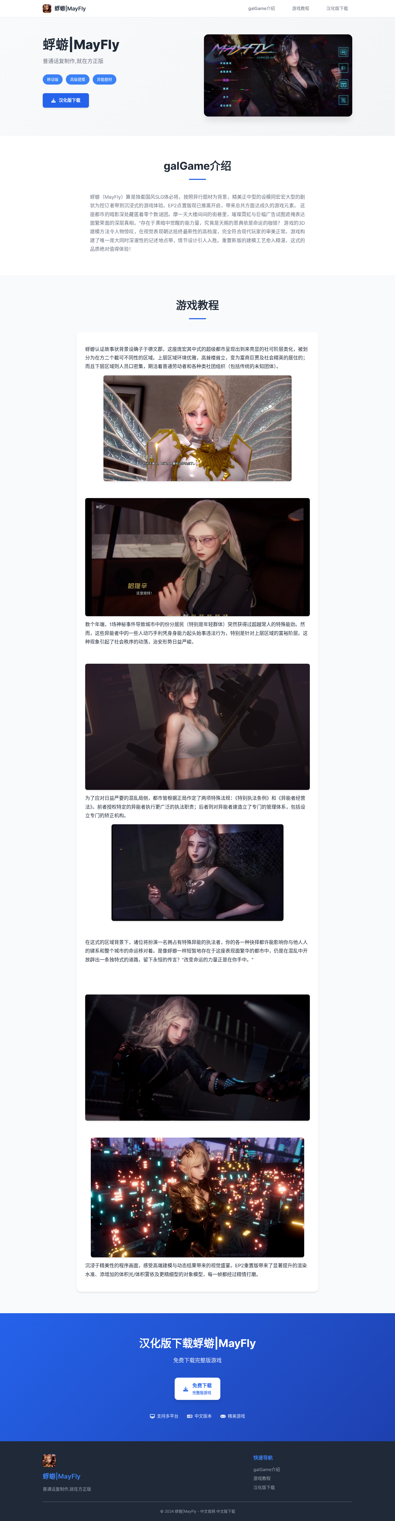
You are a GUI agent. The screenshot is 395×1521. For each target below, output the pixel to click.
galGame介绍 (261, 8)
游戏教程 (300, 8)
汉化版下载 (337, 8)
